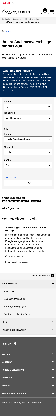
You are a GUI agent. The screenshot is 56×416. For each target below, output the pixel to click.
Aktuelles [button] (7, 377)
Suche (7, 101)
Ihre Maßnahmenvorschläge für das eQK (21, 22)
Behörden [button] (7, 362)
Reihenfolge (10, 113)
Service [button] (6, 354)
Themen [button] (6, 385)
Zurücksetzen (10, 177)
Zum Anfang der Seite (39, 276)
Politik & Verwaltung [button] (13, 370)
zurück (7, 31)
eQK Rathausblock (32, 19)
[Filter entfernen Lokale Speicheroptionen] (27, 201)
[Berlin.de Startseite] (10, 343)
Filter (28, 183)
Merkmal (8, 147)
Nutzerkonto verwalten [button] (14, 330)
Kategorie (9, 134)
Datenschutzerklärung (14, 299)
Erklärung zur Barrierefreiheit (18, 314)
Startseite (6, 19)
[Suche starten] (49, 107)
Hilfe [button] (4, 322)
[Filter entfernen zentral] (39, 201)
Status (7, 160)
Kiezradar (17, 19)
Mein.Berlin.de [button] (9, 283)
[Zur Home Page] (16, 11)
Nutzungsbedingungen (15, 306)
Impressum (9, 291)
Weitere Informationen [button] (14, 393)
